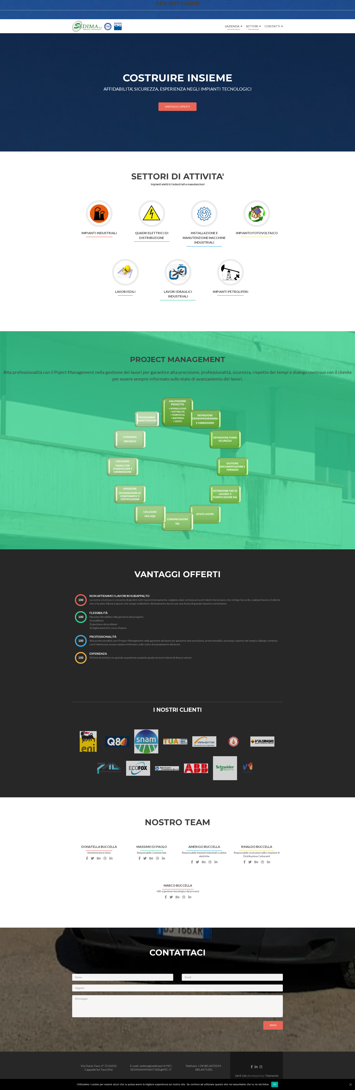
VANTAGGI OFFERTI (177, 106)
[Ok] (350, 1084)
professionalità (102, 636)
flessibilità (98, 612)
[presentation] (80, 600)
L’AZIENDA (232, 26)
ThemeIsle (271, 1075)
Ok (274, 1084)
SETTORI (252, 26)
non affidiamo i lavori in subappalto (119, 595)
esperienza (98, 653)
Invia (273, 1025)
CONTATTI (272, 26)
